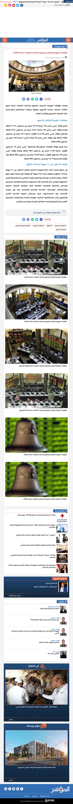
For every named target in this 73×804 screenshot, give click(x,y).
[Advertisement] (36, 22)
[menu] (68, 40)
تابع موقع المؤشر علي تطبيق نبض (46, 212)
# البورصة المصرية (60, 225)
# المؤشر (49, 225)
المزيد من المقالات (15, 595)
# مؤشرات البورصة (38, 225)
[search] (4, 40)
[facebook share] (41, 99)
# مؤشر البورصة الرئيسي (22, 225)
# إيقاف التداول (61, 229)
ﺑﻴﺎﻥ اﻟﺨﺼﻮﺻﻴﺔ (44, 796)
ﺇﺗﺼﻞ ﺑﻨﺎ (26, 796)
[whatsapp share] (32, 99)
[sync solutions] (49, 801)
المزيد (11, 719)
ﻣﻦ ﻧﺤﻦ (34, 796)
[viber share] (28, 99)
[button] (36, 714)
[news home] (60, 789)
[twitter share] (36, 99)
